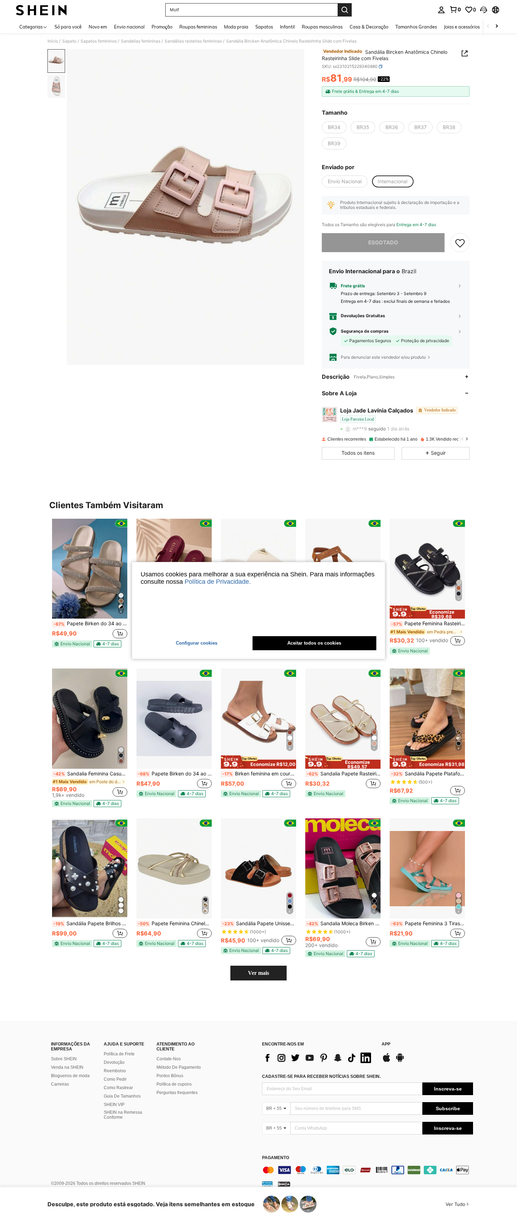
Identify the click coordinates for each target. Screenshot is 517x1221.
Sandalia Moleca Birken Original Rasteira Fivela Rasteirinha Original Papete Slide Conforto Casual (344, 923)
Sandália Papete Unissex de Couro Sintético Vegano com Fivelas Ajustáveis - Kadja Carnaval (259, 923)
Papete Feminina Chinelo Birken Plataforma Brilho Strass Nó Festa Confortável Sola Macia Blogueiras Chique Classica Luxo (175, 923)
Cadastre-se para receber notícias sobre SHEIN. (321, 1076)
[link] (455, 9)
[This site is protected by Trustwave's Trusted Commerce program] (267, 1183)
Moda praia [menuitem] (236, 27)
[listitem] (89, 586)
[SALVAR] (460, 242)
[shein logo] (41, 10)
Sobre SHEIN (64, 1058)
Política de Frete (119, 1053)
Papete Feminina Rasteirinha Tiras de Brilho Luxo (428, 623)
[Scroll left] (488, 26)
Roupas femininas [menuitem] (198, 27)
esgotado (383, 242)
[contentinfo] (367, 1170)
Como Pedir (115, 1079)
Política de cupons (174, 1084)
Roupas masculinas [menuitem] (322, 27)
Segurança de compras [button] (365, 331)
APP (386, 1044)
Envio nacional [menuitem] (129, 27)
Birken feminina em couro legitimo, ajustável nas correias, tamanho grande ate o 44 (259, 773)
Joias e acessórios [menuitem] (462, 27)
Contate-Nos (169, 1058)
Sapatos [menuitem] (264, 27)
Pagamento (275, 1158)
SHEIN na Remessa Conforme (123, 1115)
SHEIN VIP (114, 1104)
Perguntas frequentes (177, 1092)
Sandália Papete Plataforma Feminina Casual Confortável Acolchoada (428, 773)
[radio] (334, 127)
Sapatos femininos (99, 41)
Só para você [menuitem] (68, 27)
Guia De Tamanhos (122, 1096)
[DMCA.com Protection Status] (284, 1183)
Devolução (114, 1062)
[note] (72, 643)
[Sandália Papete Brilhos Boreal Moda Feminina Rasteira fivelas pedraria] (89, 868)
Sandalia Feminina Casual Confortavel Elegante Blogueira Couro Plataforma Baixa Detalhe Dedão (90, 773)
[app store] (386, 1061)
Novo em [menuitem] (98, 27)
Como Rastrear (118, 1087)
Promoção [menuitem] (162, 27)
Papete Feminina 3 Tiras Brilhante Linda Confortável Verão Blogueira (428, 923)
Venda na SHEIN (67, 1067)
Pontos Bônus (170, 1075)
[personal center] (441, 10)
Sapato (69, 41)
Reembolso (115, 1070)
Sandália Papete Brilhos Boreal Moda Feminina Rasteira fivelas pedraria (90, 923)
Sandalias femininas (140, 41)
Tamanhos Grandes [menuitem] (416, 27)
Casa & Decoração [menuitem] (369, 27)
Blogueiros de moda (70, 1075)
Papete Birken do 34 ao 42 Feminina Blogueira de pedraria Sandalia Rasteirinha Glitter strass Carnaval (90, 623)
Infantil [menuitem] (287, 27)
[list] (318, 1058)
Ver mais (258, 973)
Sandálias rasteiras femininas (193, 41)
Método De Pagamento (179, 1067)
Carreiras (60, 1084)
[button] (483, 10)
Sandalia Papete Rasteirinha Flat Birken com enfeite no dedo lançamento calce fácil (344, 773)
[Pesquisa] (345, 10)
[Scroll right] (496, 26)
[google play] (400, 1061)
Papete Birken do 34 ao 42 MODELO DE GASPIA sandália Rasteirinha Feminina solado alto (175, 773)
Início (52, 41)
